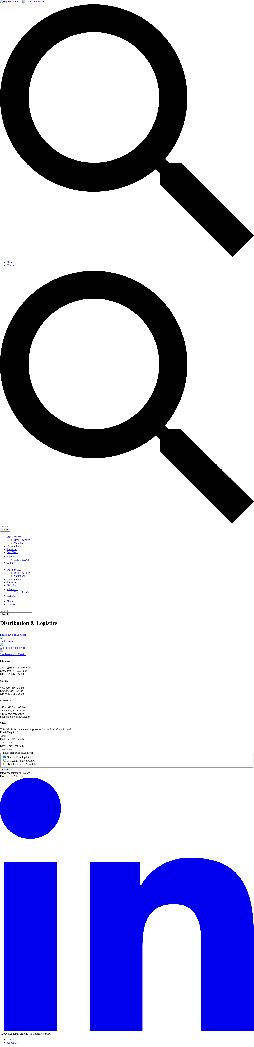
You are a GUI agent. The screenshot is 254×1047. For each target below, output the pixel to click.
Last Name (12, 745)
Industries (12, 549)
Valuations (19, 543)
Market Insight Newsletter (21, 760)
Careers (11, 265)
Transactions (14, 546)
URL (3, 722)
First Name (12, 739)
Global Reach (21, 559)
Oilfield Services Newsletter (22, 764)
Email (9, 732)
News (10, 262)
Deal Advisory (22, 539)
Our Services (14, 536)
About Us (12, 556)
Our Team (12, 552)
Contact (11, 562)
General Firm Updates (19, 757)
